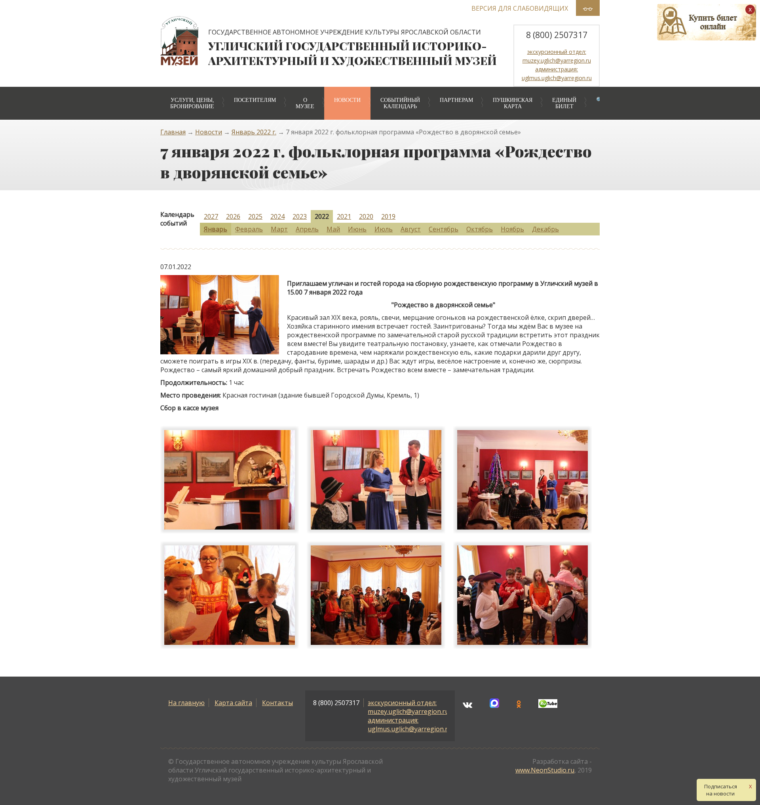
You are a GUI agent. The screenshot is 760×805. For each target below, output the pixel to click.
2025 (255, 216)
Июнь (357, 229)
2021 (344, 216)
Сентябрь (443, 229)
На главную (186, 702)
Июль (383, 229)
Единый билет (564, 103)
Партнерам (456, 100)
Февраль (249, 229)
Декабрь (545, 229)
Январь (215, 229)
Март (279, 229)
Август (411, 229)
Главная (173, 132)
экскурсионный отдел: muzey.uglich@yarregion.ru (408, 707)
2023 (300, 216)
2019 (388, 216)
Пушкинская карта (512, 103)
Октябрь (479, 229)
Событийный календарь (400, 103)
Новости (347, 100)
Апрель (307, 229)
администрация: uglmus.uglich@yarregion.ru (410, 724)
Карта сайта (233, 702)
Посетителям (255, 100)
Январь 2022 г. (254, 132)
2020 (366, 216)
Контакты (277, 702)
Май (333, 229)
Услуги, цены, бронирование (192, 103)
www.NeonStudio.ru (544, 770)
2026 (233, 216)
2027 (211, 216)
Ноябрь (512, 229)
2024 (277, 216)
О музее (305, 103)
